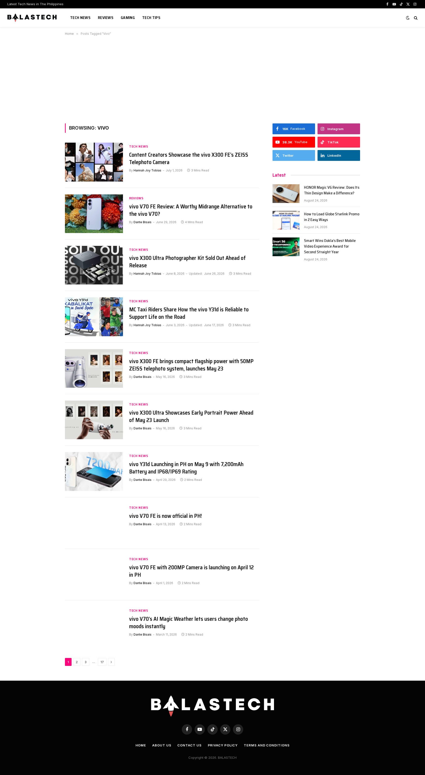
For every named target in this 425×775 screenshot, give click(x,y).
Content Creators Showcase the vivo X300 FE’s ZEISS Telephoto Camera (188, 158)
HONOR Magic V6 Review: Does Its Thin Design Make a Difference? (331, 190)
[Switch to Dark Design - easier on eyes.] (408, 18)
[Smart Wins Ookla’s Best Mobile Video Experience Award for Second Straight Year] (286, 246)
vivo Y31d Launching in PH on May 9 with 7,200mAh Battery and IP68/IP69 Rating (186, 468)
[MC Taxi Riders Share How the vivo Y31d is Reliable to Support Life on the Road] (94, 316)
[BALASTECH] (32, 17)
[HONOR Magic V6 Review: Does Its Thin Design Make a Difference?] (286, 193)
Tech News (80, 18)
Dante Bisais (143, 222)
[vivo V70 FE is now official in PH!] (94, 523)
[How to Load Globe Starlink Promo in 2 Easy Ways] (286, 220)
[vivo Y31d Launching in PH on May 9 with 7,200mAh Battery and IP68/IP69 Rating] (94, 471)
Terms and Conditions (266, 745)
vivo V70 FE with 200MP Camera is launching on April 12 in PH (191, 571)
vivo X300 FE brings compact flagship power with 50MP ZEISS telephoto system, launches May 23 (191, 365)
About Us (161, 745)
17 (102, 662)
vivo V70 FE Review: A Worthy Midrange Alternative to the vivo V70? (190, 210)
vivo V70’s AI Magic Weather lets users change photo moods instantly (188, 622)
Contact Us (189, 745)
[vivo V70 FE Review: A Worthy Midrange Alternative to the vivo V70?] (94, 213)
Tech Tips (151, 18)
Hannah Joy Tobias (147, 170)
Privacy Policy (223, 745)
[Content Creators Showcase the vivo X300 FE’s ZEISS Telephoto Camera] (94, 162)
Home (141, 745)
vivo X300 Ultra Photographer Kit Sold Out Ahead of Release (187, 261)
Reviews (105, 18)
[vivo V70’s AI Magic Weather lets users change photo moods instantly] (94, 626)
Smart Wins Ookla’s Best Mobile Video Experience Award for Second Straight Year (330, 246)
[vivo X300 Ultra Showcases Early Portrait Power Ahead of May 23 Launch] (94, 420)
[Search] (415, 17)
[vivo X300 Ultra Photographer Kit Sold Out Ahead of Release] (94, 265)
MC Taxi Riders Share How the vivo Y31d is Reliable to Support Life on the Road (189, 313)
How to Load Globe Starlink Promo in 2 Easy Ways (331, 217)
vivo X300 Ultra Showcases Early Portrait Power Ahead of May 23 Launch (191, 416)
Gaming (128, 18)
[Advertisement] (212, 78)
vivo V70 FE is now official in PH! (165, 516)
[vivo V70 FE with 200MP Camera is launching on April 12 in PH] (94, 574)
